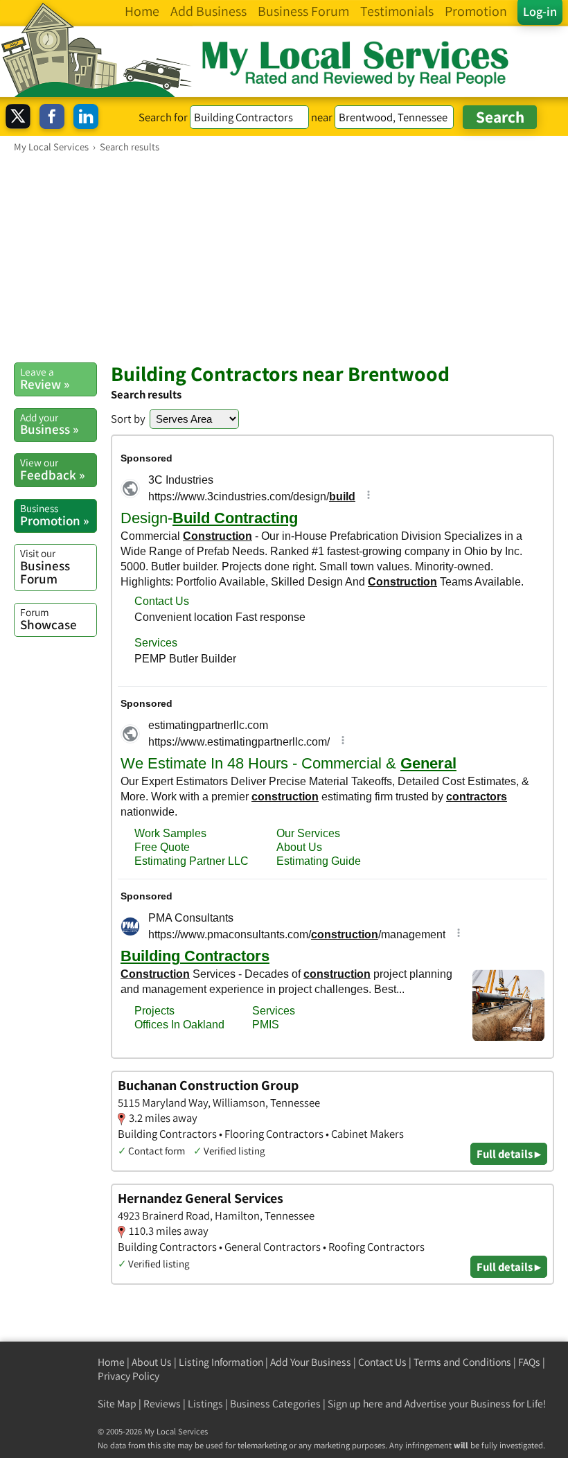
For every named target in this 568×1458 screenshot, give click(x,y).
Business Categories (275, 1403)
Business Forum (45, 566)
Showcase (48, 619)
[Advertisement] (284, 257)
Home (111, 1362)
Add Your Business (310, 1362)
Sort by (128, 418)
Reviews (162, 1403)
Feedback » (52, 469)
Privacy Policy (128, 1375)
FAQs (529, 1362)
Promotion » (54, 515)
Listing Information (221, 1362)
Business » (49, 424)
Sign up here (355, 1403)
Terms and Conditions (462, 1362)
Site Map (117, 1403)
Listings (205, 1403)
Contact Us (382, 1362)
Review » (44, 378)
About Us (152, 1362)
